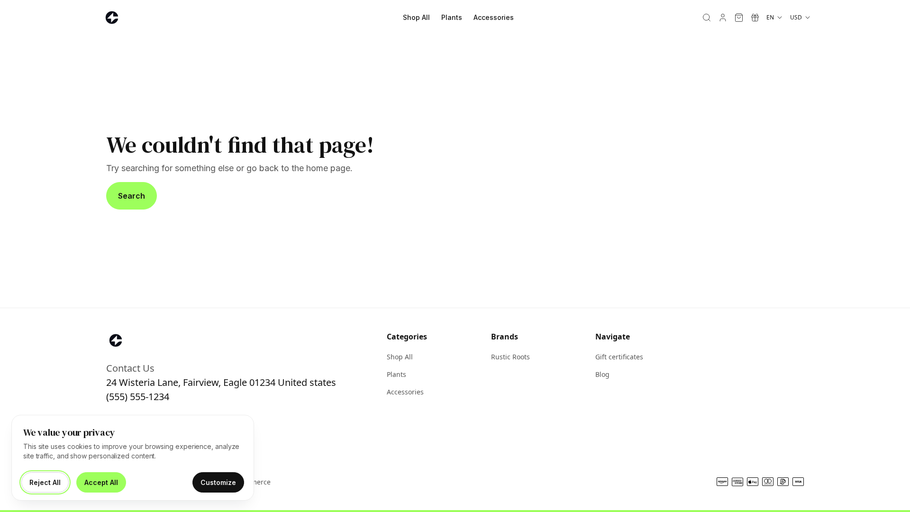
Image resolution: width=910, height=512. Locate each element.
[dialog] (132, 458)
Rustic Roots (510, 356)
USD (796, 17)
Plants (451, 17)
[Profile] (722, 17)
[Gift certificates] (755, 17)
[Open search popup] (706, 17)
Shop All (416, 17)
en (770, 17)
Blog (602, 374)
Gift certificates (619, 356)
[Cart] (738, 17)
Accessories (493, 17)
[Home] (111, 17)
